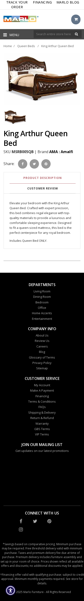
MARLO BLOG (67, 2)
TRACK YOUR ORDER (17, 4)
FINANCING (42, 2)
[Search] (76, 34)
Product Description (42, 178)
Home (8, 46)
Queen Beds (26, 46)
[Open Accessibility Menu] (10, 590)
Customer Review (42, 188)
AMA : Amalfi (61, 151)
